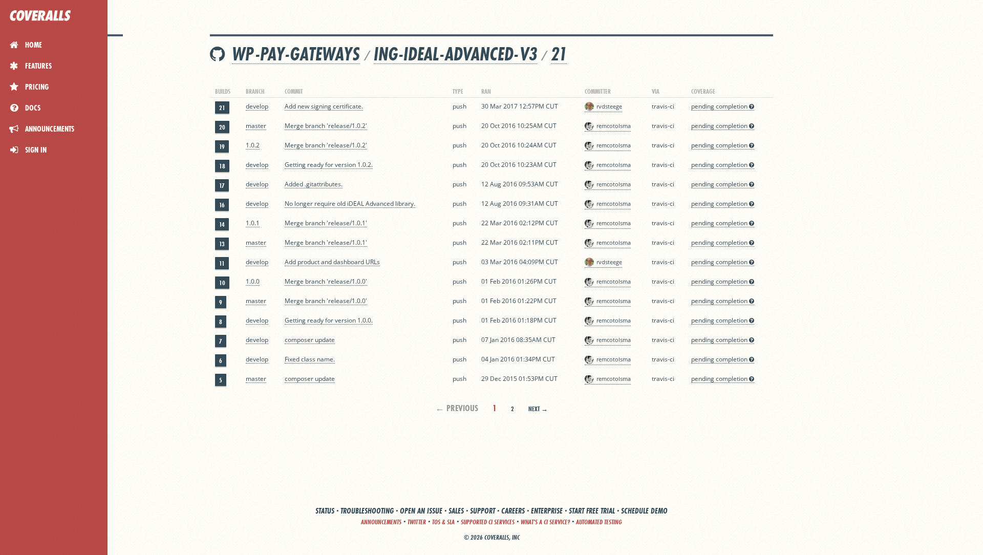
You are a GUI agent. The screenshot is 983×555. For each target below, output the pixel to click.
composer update (310, 340)
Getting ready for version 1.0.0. (329, 320)
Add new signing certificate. (324, 106)
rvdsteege (609, 106)
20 (222, 127)
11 (222, 263)
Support (482, 510)
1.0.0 (253, 281)
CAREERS (513, 510)
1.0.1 (253, 223)
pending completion (720, 106)
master (256, 126)
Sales (456, 510)
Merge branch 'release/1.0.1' (326, 223)
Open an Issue (421, 510)
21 (559, 54)
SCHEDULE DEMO (644, 510)
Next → (538, 408)
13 (222, 244)
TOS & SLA (443, 522)
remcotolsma (613, 126)
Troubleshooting (367, 510)
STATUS (324, 510)
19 (222, 146)
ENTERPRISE (547, 510)
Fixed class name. (310, 359)
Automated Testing (599, 522)
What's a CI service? (545, 522)
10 (222, 283)
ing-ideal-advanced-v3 (455, 54)
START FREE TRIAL (592, 510)
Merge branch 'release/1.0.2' (326, 126)
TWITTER (417, 522)
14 (222, 224)
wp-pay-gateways (296, 54)
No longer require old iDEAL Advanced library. (350, 203)
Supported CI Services (488, 522)
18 (222, 166)
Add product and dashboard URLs (332, 262)
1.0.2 (253, 145)
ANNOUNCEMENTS (381, 522)
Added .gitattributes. (314, 184)
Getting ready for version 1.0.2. (329, 164)
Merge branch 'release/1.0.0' (326, 281)
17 (222, 185)
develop (257, 106)
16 (222, 205)
